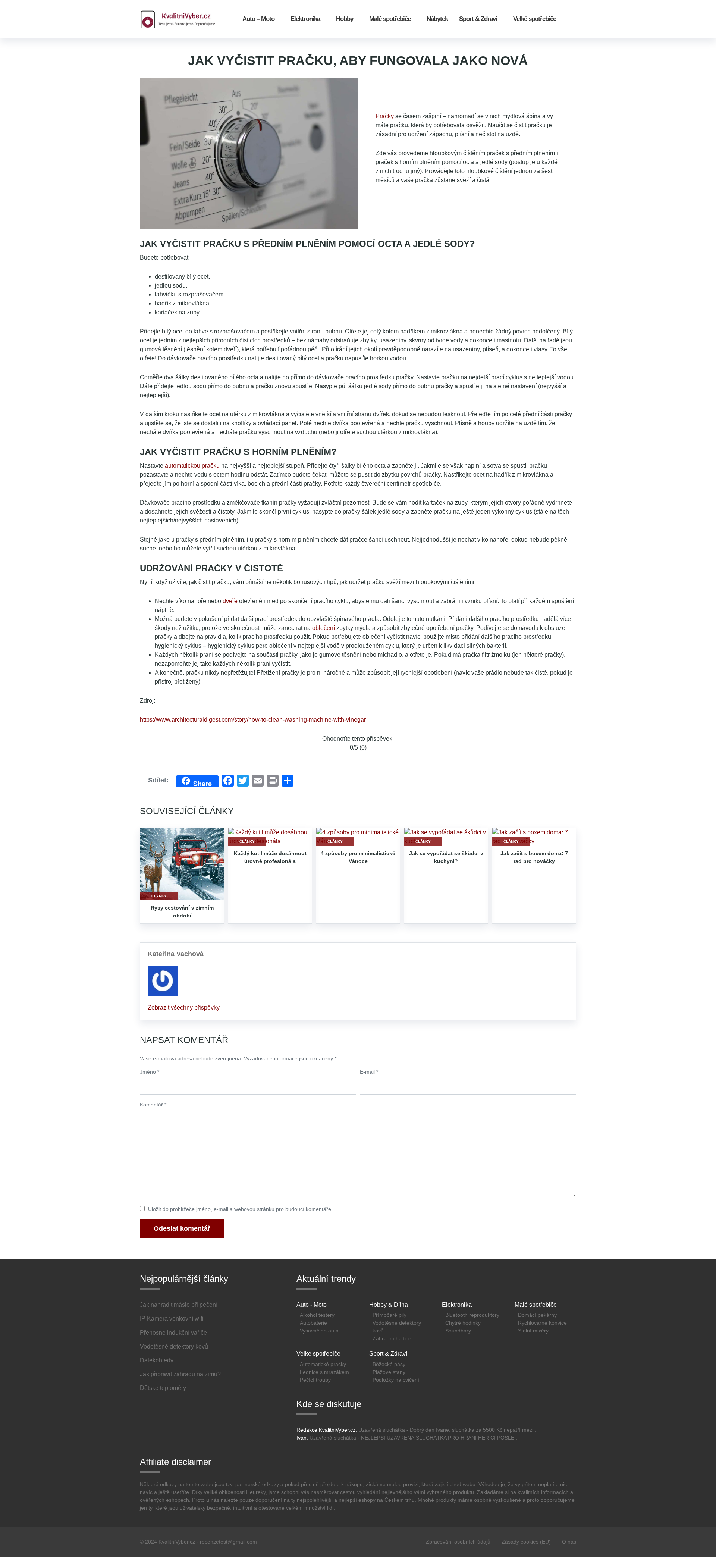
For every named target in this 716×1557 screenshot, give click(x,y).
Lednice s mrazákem (324, 1372)
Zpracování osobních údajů (458, 1542)
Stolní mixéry (533, 1331)
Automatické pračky (323, 1364)
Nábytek (437, 18)
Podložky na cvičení (396, 1380)
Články (159, 896)
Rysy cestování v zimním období (182, 912)
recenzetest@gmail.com (228, 1542)
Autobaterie (313, 1323)
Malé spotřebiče (390, 18)
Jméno (149, 1072)
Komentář (153, 1105)
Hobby (344, 18)
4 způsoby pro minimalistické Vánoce (358, 857)
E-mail (369, 1072)
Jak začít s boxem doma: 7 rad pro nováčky (534, 857)
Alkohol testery (317, 1315)
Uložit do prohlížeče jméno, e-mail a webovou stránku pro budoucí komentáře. (240, 1209)
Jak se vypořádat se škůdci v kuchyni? (446, 857)
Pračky (385, 116)
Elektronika (305, 18)
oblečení (323, 628)
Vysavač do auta (319, 1331)
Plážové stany (389, 1372)
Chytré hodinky (463, 1323)
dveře (230, 601)
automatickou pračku (192, 465)
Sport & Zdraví (478, 18)
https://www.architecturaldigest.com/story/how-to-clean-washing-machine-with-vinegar (253, 719)
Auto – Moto (258, 18)
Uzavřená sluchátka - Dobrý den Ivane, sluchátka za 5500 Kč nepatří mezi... (448, 1430)
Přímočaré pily (389, 1315)
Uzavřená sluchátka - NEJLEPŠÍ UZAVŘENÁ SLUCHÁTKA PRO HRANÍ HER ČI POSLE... (414, 1438)
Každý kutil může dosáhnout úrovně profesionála (270, 857)
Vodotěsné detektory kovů (397, 1327)
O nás (569, 1542)
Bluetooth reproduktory (472, 1315)
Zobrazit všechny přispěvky (184, 1007)
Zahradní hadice (392, 1338)
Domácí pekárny (537, 1315)
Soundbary (458, 1331)
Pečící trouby (315, 1380)
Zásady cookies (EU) (526, 1542)
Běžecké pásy (389, 1364)
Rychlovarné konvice (542, 1323)
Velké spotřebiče (534, 18)
